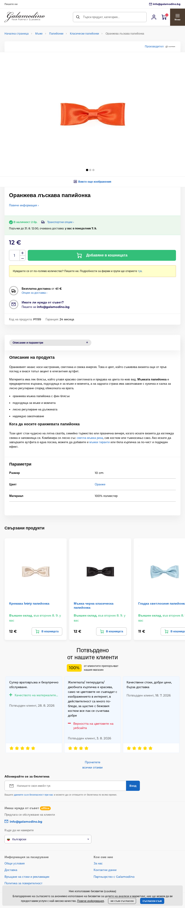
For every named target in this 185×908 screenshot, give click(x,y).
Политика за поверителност (23, 883)
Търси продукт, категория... (101, 17)
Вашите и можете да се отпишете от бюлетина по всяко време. (61, 794)
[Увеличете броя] (22, 253)
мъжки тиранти (99, 442)
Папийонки (56, 33)
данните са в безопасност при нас (33, 794)
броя (14, 255)
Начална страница (17, 33)
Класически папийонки (84, 33)
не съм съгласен (122, 901)
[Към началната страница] (25, 17)
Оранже (100, 484)
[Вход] (154, 17)
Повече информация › (24, 205)
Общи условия (15, 863)
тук (140, 271)
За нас (98, 863)
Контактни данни (105, 870)
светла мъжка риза (90, 438)
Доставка (11, 870)
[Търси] (78, 17)
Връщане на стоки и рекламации (27, 876)
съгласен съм (152, 901)
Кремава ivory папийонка (29, 603)
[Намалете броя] (22, 258)
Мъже (39, 33)
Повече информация (90, 901)
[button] (177, 17)
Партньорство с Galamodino (114, 876)
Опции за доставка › (34, 292)
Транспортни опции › (60, 222)
